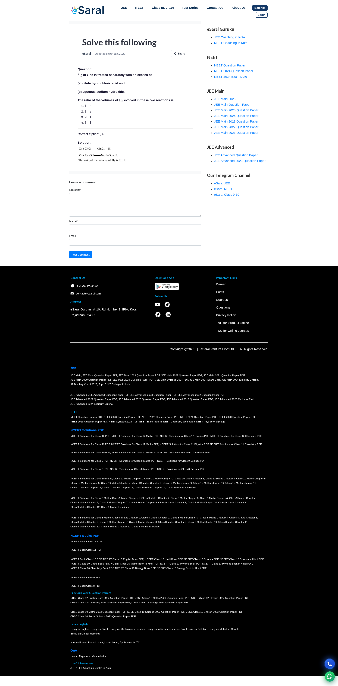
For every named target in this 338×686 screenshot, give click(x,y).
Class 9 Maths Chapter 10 (202, 502)
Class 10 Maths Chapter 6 (85, 483)
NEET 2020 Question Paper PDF (237, 417)
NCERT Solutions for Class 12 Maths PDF (135, 436)
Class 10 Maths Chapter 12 (85, 487)
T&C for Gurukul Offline (232, 323)
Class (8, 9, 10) (163, 7)
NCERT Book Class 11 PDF (86, 550)
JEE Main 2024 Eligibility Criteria (239, 380)
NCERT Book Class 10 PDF (86, 559)
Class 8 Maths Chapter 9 (172, 522)
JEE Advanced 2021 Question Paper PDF (93, 399)
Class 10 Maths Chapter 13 (117, 487)
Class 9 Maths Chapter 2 (155, 498)
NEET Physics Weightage (210, 421)
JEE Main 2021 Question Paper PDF (224, 375)
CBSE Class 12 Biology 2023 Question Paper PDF (160, 602)
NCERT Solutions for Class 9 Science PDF (181, 461)
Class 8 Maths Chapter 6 (84, 522)
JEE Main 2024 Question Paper (236, 116)
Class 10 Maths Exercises (181, 487)
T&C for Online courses (232, 330)
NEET (139, 7)
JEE (124, 7)
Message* (75, 189)
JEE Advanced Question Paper (236, 155)
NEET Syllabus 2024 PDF (123, 421)
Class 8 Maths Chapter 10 (202, 522)
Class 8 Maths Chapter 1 (126, 517)
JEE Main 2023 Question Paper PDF (139, 375)
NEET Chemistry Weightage (179, 421)
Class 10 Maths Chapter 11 (240, 483)
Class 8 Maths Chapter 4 (214, 517)
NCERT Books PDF (84, 535)
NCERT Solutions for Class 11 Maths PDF (134, 444)
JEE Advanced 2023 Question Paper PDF (153, 394)
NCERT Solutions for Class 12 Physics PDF (184, 436)
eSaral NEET (223, 189)
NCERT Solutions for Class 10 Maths (91, 478)
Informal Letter (78, 642)
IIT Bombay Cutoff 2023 (83, 384)
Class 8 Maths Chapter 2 (155, 517)
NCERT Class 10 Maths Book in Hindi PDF (135, 563)
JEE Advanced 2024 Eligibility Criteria (91, 403)
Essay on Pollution (196, 629)
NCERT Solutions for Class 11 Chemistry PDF (236, 444)
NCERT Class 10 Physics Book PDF (180, 563)
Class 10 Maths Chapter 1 (128, 478)
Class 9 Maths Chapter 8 (143, 502)
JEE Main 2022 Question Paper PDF (181, 375)
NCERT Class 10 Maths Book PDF (89, 563)
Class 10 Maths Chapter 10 (208, 483)
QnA (73, 650)
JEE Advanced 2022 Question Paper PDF (201, 394)
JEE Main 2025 (225, 99)
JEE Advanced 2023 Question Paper (239, 161)
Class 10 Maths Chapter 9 (177, 483)
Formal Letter (95, 642)
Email (72, 235)
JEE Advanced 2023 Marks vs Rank (234, 399)
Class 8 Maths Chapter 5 (243, 517)
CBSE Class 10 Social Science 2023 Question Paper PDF (103, 616)
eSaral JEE (222, 183)
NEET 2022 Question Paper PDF (160, 417)
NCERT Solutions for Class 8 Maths (90, 517)
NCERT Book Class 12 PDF (86, 541)
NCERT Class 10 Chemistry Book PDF (92, 568)
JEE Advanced (78, 394)
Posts (220, 292)
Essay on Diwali (99, 629)
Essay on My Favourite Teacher (127, 629)
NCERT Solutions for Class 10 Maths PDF (135, 452)
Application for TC (130, 642)
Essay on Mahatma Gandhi (224, 629)
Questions (223, 307)
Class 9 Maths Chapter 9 (172, 502)
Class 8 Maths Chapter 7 (113, 522)
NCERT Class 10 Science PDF (201, 559)
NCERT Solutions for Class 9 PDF (89, 461)
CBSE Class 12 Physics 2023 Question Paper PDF (219, 598)
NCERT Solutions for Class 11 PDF (90, 444)
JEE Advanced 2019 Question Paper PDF (190, 399)
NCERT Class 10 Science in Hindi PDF (242, 559)
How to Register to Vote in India (88, 656)
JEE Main (75, 375)
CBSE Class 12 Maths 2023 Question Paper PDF (162, 598)
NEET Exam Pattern (150, 421)
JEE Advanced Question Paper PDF (108, 394)
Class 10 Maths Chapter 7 (115, 483)
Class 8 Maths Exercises (146, 526)
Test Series (190, 7)
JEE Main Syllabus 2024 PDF (171, 380)
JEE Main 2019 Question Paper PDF (133, 380)
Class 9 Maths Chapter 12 (85, 507)
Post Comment (80, 254)
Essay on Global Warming (85, 633)
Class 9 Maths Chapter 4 (214, 498)
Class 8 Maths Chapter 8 (143, 522)
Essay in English (79, 629)
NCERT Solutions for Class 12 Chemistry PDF (236, 436)
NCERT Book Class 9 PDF (85, 577)
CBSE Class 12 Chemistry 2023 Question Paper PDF (100, 602)
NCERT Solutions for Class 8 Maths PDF (133, 469)
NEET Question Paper (229, 65)
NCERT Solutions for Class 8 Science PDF (181, 469)
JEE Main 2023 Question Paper (236, 121)
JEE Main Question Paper (232, 104)
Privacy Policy (226, 315)
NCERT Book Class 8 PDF (85, 586)
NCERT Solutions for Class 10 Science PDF (185, 452)
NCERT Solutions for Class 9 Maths (90, 498)
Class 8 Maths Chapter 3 (185, 517)
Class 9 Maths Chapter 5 (243, 498)
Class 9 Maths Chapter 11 (233, 502)
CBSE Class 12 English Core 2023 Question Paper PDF (101, 598)
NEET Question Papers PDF (86, 417)
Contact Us (215, 7)
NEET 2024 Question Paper (233, 71)
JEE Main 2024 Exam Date (205, 380)
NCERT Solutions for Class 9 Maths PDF (133, 461)
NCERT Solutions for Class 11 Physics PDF (184, 444)
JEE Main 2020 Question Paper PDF (90, 380)
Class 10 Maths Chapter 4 (220, 478)
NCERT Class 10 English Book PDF (123, 559)
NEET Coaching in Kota (231, 43)
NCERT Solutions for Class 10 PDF (90, 452)
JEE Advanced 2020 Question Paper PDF (141, 399)
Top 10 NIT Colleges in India (114, 384)
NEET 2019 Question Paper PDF (88, 421)
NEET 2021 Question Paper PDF (198, 417)
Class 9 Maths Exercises (115, 507)
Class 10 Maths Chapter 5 (250, 478)
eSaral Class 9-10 (226, 194)
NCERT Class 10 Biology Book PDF (135, 568)
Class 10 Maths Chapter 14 (150, 487)
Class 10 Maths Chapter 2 (158, 478)
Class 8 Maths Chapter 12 (85, 526)
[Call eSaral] (330, 664)
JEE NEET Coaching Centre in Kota (90, 668)
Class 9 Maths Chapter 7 (113, 502)
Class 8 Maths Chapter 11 (233, 522)
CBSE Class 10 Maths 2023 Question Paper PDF (98, 612)
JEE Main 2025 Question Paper (236, 110)
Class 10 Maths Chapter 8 (146, 483)
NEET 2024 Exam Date (230, 76)
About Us (238, 7)
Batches (259, 7)
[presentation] (80, 75)
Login (261, 14)
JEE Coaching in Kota (229, 37)
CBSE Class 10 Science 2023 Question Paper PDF (155, 612)
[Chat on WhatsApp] (330, 676)
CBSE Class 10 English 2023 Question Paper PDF (214, 612)
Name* (73, 221)
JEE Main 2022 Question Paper (236, 127)
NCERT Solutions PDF (87, 430)
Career (221, 284)
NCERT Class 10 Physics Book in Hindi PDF (227, 563)
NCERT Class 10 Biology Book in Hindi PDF (181, 568)
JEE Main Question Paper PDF (100, 375)
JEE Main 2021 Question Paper (236, 132)
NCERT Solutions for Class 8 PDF (89, 469)
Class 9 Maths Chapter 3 (185, 498)
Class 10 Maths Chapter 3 (189, 478)
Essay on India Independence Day (165, 629)
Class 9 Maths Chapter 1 (126, 498)
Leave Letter (111, 642)
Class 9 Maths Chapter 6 (84, 502)
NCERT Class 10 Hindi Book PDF (163, 559)
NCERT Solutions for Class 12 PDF (90, 436)
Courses (222, 300)
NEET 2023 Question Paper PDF (122, 417)
